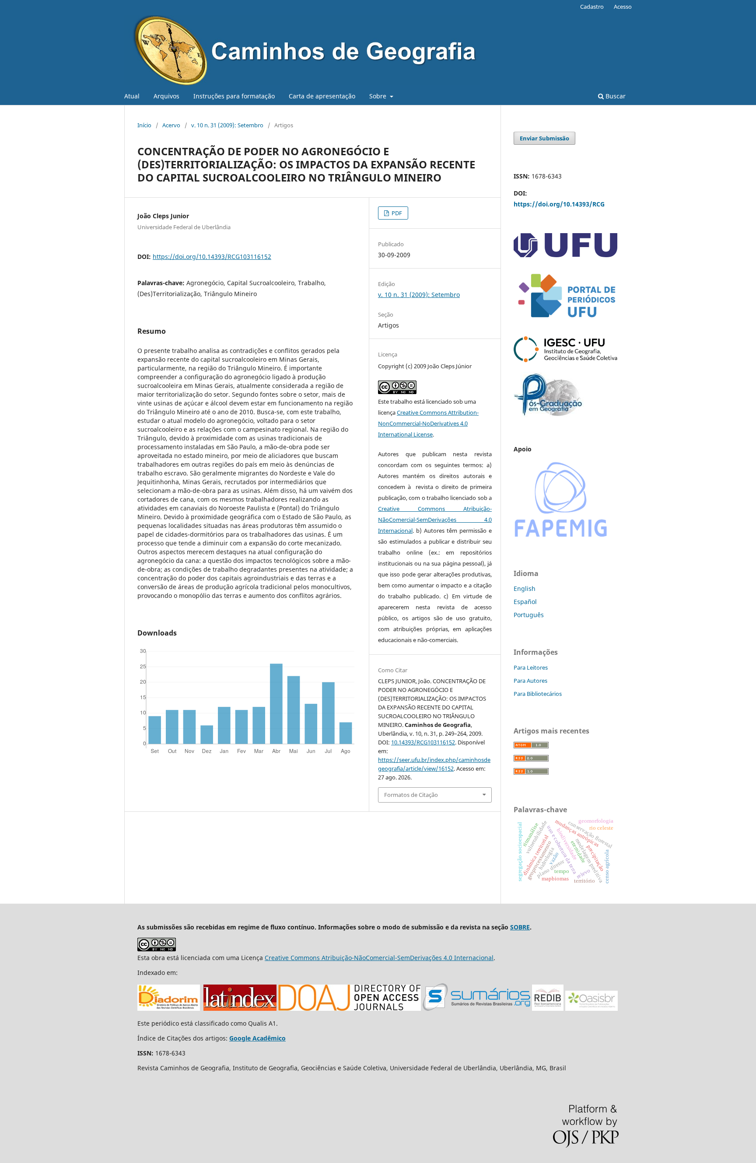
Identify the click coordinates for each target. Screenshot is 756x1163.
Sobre (378, 96)
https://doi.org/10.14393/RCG (559, 204)
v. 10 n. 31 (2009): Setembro (227, 125)
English (525, 588)
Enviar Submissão (544, 138)
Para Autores (530, 681)
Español (525, 601)
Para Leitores (531, 667)
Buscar (615, 96)
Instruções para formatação (234, 96)
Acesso (623, 6)
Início (144, 125)
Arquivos (166, 96)
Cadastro (592, 6)
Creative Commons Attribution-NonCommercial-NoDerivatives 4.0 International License (428, 423)
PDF (396, 213)
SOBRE (520, 927)
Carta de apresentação (322, 96)
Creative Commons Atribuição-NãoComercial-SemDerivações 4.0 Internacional (435, 519)
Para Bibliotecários (538, 694)
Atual (132, 96)
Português (529, 615)
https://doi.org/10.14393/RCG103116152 (212, 256)
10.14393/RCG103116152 (423, 742)
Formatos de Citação (411, 795)
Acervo (171, 125)
